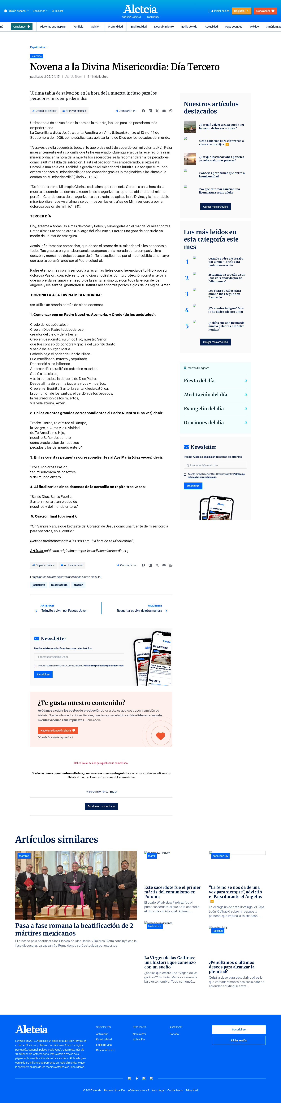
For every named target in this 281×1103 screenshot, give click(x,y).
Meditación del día (205, 395)
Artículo (37, 550)
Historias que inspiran (53, 26)
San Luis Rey (153, 17)
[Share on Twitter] (157, 110)
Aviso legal (158, 1090)
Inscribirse (43, 674)
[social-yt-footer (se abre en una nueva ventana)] (129, 1078)
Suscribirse (239, 1029)
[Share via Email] (164, 110)
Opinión (95, 26)
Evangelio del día (204, 409)
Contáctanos (175, 1090)
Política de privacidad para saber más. (104, 665)
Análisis (78, 26)
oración (78, 585)
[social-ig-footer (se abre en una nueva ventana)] (151, 1078)
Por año (174, 1034)
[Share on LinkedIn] (150, 110)
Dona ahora (263, 11)
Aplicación (139, 1039)
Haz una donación (114, 1090)
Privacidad (192, 1090)
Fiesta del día (199, 381)
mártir (151, 856)
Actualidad (211, 26)
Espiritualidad (139, 26)
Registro (239, 11)
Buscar (59, 11)
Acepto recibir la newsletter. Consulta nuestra (81, 665)
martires (24, 856)
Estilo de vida (189, 26)
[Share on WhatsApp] (170, 110)
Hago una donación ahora (56, 730)
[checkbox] (35, 666)
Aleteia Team (73, 77)
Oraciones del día (204, 423)
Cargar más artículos (215, 206)
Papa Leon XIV (233, 26)
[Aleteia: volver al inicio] (140, 9)
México (254, 26)
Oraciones (19, 26)
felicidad (218, 930)
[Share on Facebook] (143, 110)
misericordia (59, 585)
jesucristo (38, 585)
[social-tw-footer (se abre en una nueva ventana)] (144, 1078)
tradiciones (154, 926)
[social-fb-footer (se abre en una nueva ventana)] (137, 1078)
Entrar (113, 791)
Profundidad (115, 26)
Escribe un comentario (101, 806)
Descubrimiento (164, 26)
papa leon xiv (220, 856)
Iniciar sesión (222, 11)
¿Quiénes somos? (138, 1090)
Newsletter (139, 1034)
